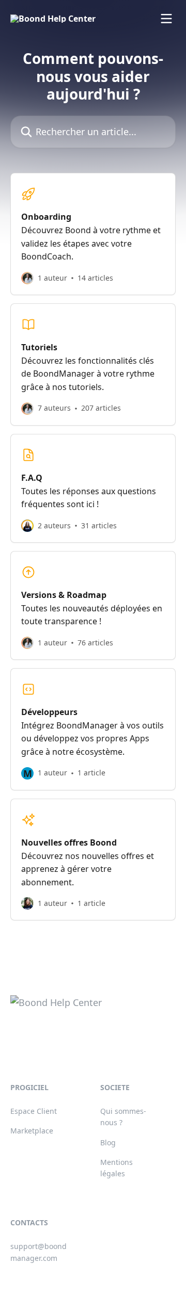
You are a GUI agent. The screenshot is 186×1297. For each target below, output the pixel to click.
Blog (108, 1142)
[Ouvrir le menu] (166, 18)
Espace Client (33, 1111)
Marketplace (31, 1131)
